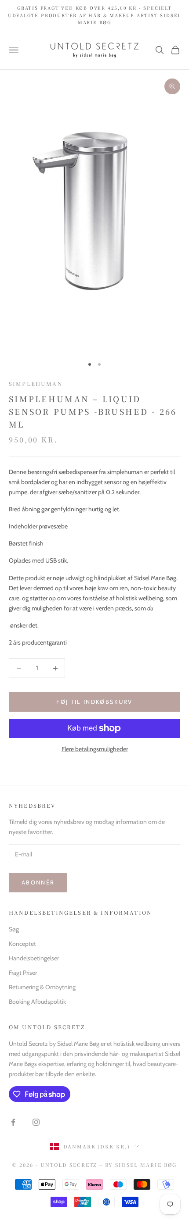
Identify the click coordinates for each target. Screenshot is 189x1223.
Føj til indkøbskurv (94, 701)
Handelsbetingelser (34, 958)
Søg (14, 929)
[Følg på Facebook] (13, 1122)
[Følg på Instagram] (36, 1122)
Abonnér (38, 882)
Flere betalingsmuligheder (95, 749)
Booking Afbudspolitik (37, 1001)
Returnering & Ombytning (42, 987)
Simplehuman (36, 383)
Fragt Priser (23, 973)
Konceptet (22, 944)
